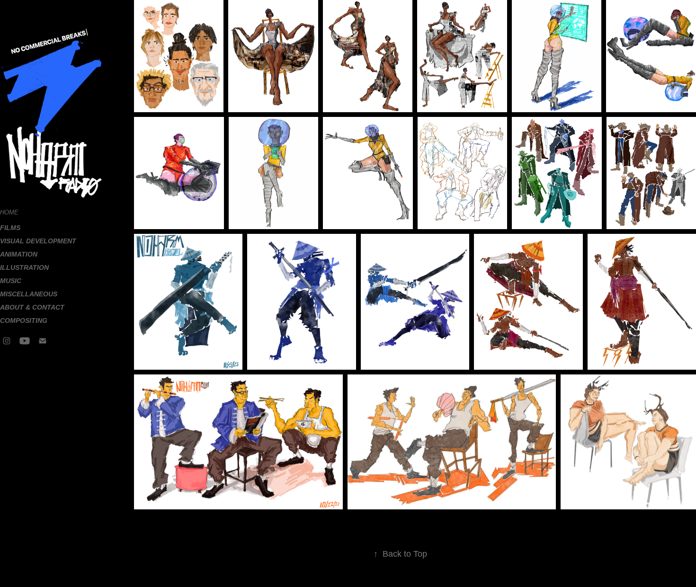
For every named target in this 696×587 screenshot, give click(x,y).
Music (10, 281)
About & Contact (32, 307)
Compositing (23, 320)
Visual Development (38, 241)
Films (10, 227)
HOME (9, 212)
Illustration (24, 267)
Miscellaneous (28, 294)
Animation (18, 254)
